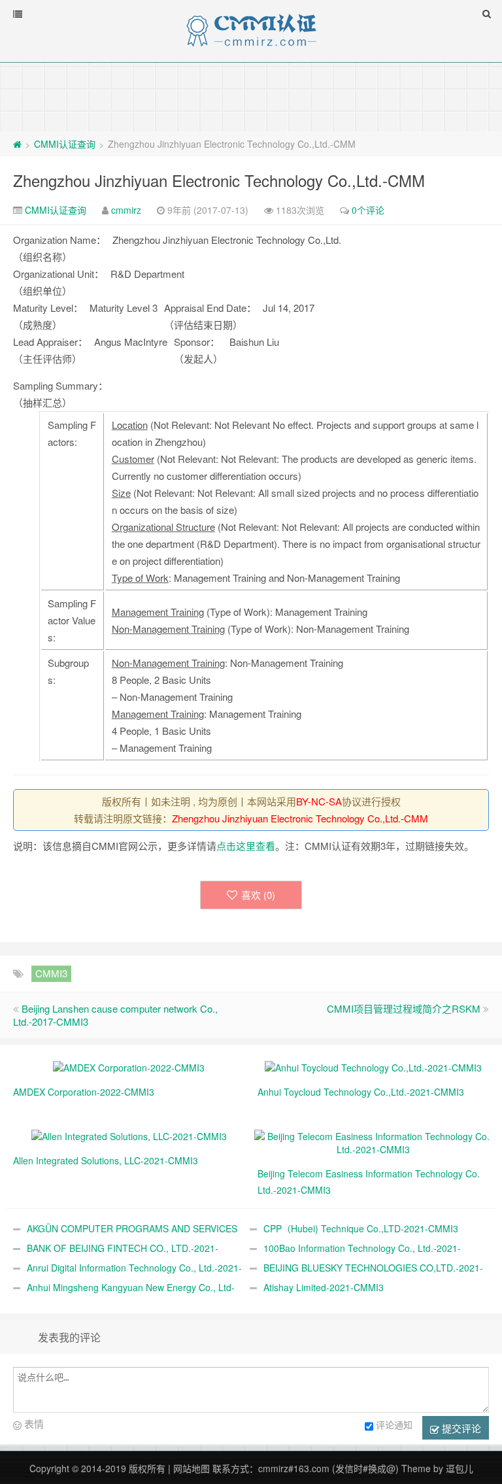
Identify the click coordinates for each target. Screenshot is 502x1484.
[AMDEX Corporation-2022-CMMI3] (129, 1066)
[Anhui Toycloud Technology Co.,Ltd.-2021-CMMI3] (373, 1066)
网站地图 (191, 1468)
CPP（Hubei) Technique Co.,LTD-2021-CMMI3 (360, 1228)
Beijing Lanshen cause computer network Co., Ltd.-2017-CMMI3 (115, 1015)
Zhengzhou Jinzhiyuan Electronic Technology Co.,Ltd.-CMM (219, 180)
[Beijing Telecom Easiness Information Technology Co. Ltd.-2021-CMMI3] (373, 1141)
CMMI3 (51, 973)
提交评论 (460, 1428)
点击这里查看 (245, 845)
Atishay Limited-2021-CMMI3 (323, 1287)
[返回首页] (17, 143)
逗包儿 (459, 1468)
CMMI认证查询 (64, 143)
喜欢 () (258, 895)
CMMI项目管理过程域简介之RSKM (403, 1008)
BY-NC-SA (319, 801)
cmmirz (126, 209)
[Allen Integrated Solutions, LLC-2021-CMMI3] (129, 1134)
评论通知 (394, 1424)
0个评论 (368, 209)
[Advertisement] (251, 96)
